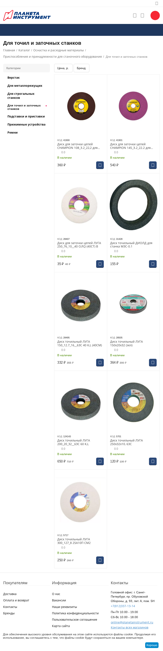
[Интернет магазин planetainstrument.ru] (27, 15)
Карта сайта (61, 626)
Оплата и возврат (16, 600)
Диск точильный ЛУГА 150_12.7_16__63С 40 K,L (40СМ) (79, 343)
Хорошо (151, 645)
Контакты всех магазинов (129, 627)
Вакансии (59, 600)
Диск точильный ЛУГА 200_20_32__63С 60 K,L (73, 442)
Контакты (10, 607)
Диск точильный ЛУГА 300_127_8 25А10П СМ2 (74, 541)
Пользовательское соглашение (74, 619)
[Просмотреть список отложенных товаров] (135, 15)
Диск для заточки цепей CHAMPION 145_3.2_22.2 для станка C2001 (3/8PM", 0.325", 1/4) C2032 (131, 146)
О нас (56, 594)
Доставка (10, 594)
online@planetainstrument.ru (132, 622)
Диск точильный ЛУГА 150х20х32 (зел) (126, 343)
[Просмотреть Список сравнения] (142, 15)
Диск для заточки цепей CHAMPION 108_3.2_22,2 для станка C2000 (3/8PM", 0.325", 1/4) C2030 (78, 146)
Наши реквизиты (64, 607)
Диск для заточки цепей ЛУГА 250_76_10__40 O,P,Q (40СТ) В (79, 245)
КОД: (60, 140)
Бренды (9, 613)
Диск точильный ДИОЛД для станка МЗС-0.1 (131, 245)
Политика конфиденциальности (75, 613)
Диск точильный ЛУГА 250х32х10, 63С (126, 442)
